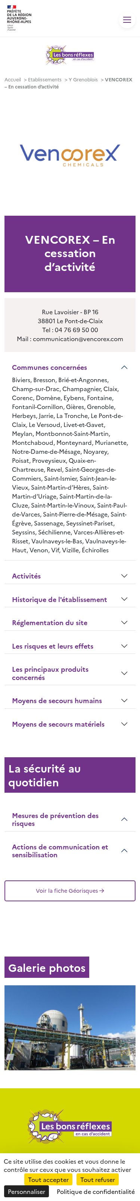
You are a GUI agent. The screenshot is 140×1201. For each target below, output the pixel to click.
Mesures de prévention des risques (55, 819)
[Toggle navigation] (127, 20)
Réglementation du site (49, 622)
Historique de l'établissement (59, 599)
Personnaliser (26, 1191)
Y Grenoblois (83, 79)
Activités (26, 575)
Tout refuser (97, 1179)
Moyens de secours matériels (58, 724)
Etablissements (45, 79)
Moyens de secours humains (57, 700)
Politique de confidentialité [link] (96, 1191)
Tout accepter (48, 1179)
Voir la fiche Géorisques (67, 890)
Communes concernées (49, 367)
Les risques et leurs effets (52, 646)
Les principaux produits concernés (50, 673)
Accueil (12, 79)
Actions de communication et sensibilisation (60, 851)
